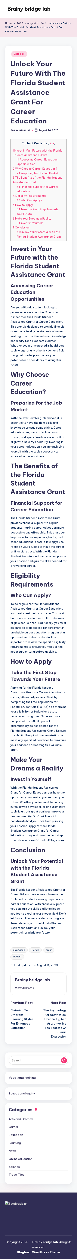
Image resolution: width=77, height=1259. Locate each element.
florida (35, 950)
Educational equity (22, 1093)
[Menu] (70, 9)
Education (16, 1135)
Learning (15, 1143)
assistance (19, 950)
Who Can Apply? (29, 200)
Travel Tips (16, 1175)
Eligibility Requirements (29, 195)
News (12, 1151)
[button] (24, 988)
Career (19, 53)
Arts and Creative (21, 1119)
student (17, 956)
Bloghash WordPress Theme (38, 1252)
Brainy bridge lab (28, 9)
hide (51, 143)
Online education (21, 1159)
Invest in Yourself (30, 223)
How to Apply (23, 205)
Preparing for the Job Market (37, 173)
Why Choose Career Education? (35, 168)
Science (14, 1167)
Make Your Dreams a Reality (32, 218)
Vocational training (22, 1078)
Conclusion (21, 227)
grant (49, 950)
